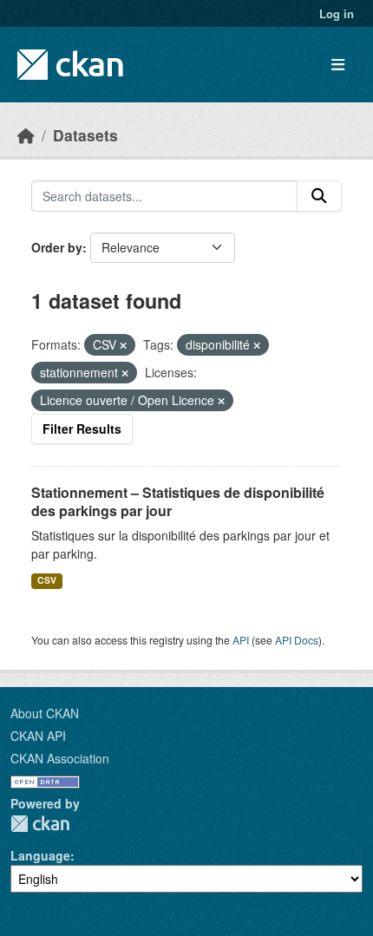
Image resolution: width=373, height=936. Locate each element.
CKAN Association (59, 758)
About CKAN (44, 713)
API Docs (296, 639)
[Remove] (123, 345)
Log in (336, 13)
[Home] (26, 135)
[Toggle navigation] (338, 64)
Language (40, 855)
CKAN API (38, 735)
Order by (56, 247)
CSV (46, 579)
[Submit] (319, 196)
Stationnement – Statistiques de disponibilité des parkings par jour (177, 501)
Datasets (85, 135)
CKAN (39, 824)
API (240, 639)
